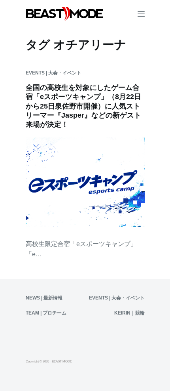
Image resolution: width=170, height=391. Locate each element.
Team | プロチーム (46, 313)
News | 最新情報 (44, 298)
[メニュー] (141, 13)
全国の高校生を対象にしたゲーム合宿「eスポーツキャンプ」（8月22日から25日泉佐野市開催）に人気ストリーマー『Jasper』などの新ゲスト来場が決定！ (83, 106)
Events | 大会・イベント (53, 73)
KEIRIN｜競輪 (129, 313)
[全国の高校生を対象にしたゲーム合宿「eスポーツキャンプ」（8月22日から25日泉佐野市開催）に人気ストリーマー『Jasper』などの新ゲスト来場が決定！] (85, 182)
